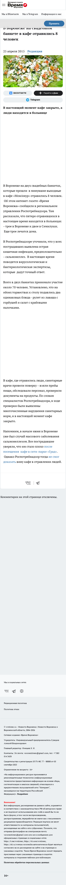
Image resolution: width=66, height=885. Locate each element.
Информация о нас (51, 14)
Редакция (34, 51)
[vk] (28, 483)
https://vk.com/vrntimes (35, 841)
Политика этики (11, 709)
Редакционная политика (15, 703)
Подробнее (22, 794)
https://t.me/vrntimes (13, 841)
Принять (54, 23)
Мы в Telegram (30, 14)
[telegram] (39, 483)
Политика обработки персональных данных (26, 862)
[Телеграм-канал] (33, 99)
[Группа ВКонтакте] (17, 93)
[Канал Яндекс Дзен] (48, 93)
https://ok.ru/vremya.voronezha (18, 844)
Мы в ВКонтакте (10, 14)
